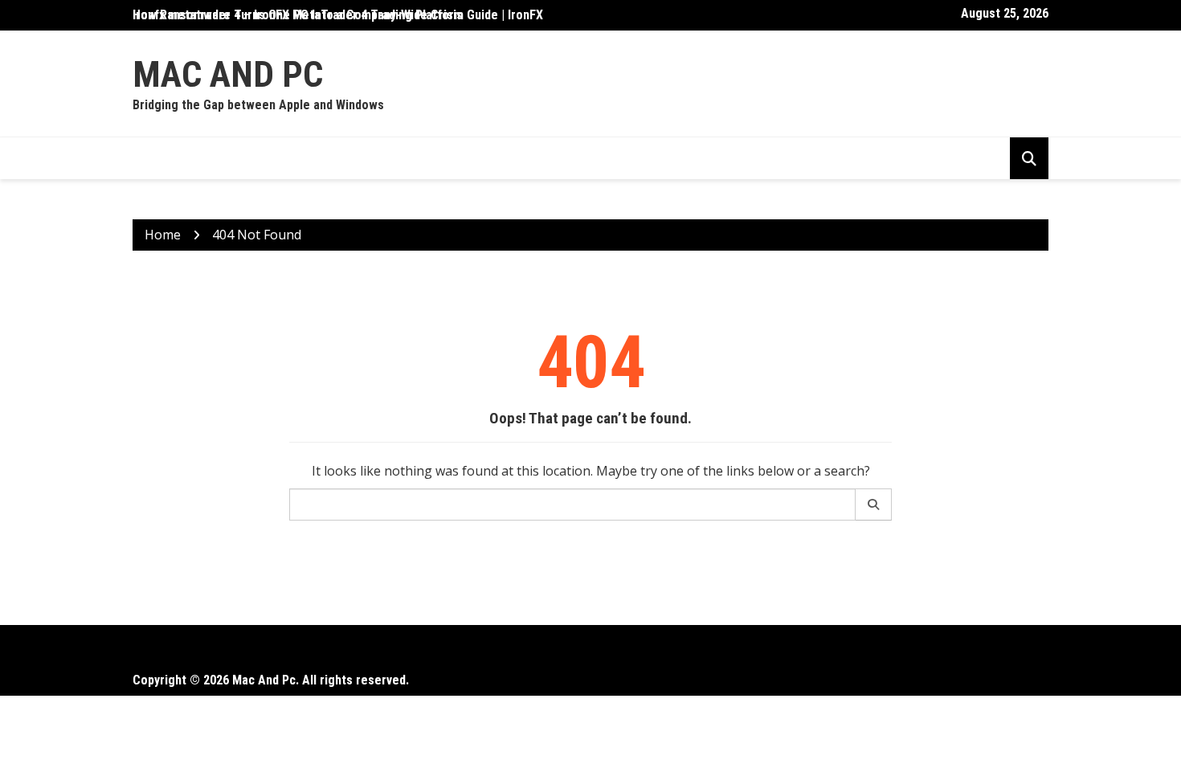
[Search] (874, 504)
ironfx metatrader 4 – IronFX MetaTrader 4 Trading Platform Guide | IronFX (338, 14)
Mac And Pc (228, 74)
